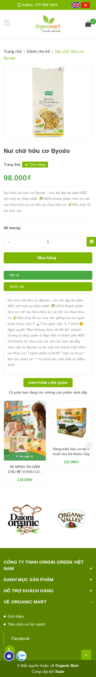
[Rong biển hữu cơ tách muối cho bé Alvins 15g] (71, 422)
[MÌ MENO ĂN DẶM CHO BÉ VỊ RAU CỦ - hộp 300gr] (25, 431)
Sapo (59, 671)
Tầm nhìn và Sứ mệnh (26, 624)
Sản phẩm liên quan (47, 383)
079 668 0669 (46, 5)
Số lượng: (12, 228)
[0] (88, 24)
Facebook (20, 638)
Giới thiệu (16, 616)
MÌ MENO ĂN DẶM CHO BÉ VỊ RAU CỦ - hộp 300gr (25, 472)
